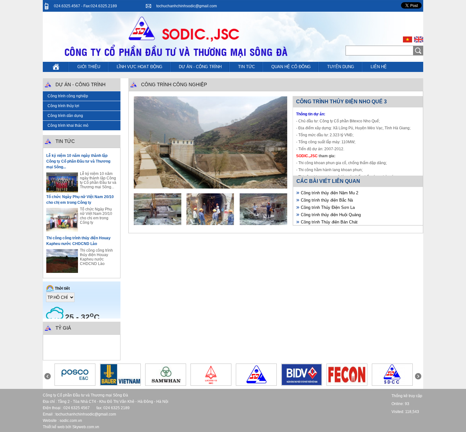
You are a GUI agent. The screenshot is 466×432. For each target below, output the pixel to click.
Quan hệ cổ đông (291, 66)
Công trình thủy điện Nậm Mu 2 (329, 192)
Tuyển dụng (340, 66)
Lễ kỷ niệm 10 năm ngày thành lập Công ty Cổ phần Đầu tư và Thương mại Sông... (78, 161)
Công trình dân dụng (65, 115)
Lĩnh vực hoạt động (139, 66)
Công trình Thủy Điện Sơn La (328, 207)
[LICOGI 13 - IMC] (211, 384)
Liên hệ (379, 66)
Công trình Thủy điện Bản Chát (329, 222)
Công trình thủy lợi (63, 106)
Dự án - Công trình (200, 66)
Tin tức (246, 66)
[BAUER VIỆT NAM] (120, 384)
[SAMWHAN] (165, 384)
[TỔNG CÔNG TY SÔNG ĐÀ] (256, 384)
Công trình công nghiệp (68, 96)
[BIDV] (301, 384)
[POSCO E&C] (75, 384)
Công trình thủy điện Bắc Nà (327, 200)
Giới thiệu (88, 66)
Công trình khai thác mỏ (68, 125)
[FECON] (347, 384)
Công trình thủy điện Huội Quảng (331, 214)
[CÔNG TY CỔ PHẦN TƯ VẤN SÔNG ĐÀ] (392, 384)
